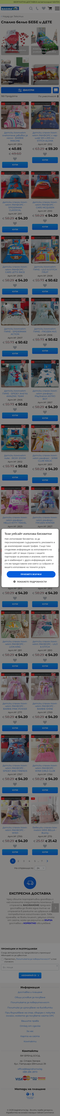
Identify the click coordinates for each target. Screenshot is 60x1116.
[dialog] (30, 558)
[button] (30, 581)
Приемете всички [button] (31, 574)
